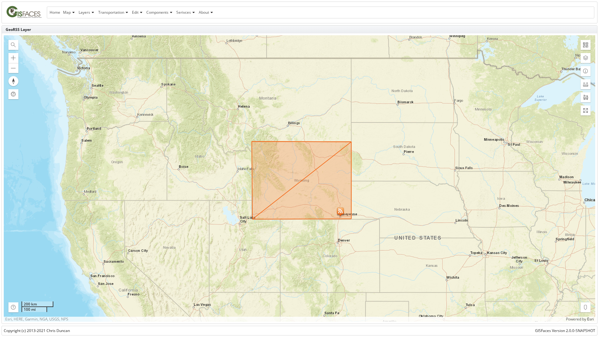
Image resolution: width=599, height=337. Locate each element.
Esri (590, 319)
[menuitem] (54, 12)
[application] (299, 178)
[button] (13, 45)
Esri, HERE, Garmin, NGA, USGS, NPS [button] (36, 319)
